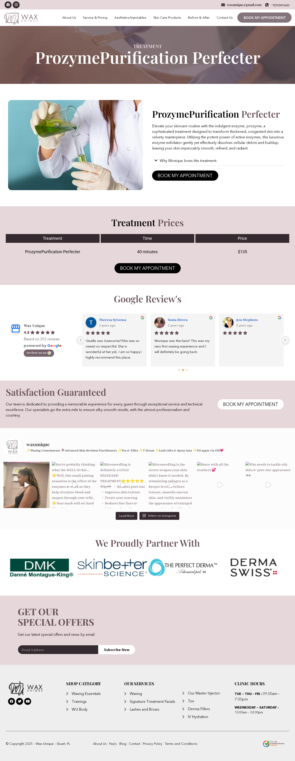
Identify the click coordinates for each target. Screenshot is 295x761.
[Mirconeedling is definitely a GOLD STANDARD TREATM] (123, 485)
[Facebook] (8, 4)
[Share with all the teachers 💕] (220, 485)
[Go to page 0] (179, 370)
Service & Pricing (95, 17)
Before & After (199, 17)
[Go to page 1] (183, 370)
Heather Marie (111, 320)
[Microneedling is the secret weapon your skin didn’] (172, 485)
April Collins (178, 320)
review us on (37, 352)
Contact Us (225, 17)
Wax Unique (34, 325)
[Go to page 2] (187, 370)
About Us (69, 17)
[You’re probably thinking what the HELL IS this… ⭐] (75, 485)
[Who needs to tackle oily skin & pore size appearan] (268, 485)
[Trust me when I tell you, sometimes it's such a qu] (26, 485)
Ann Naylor (245, 320)
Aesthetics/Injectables (130, 17)
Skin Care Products (167, 17)
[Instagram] (16, 4)
